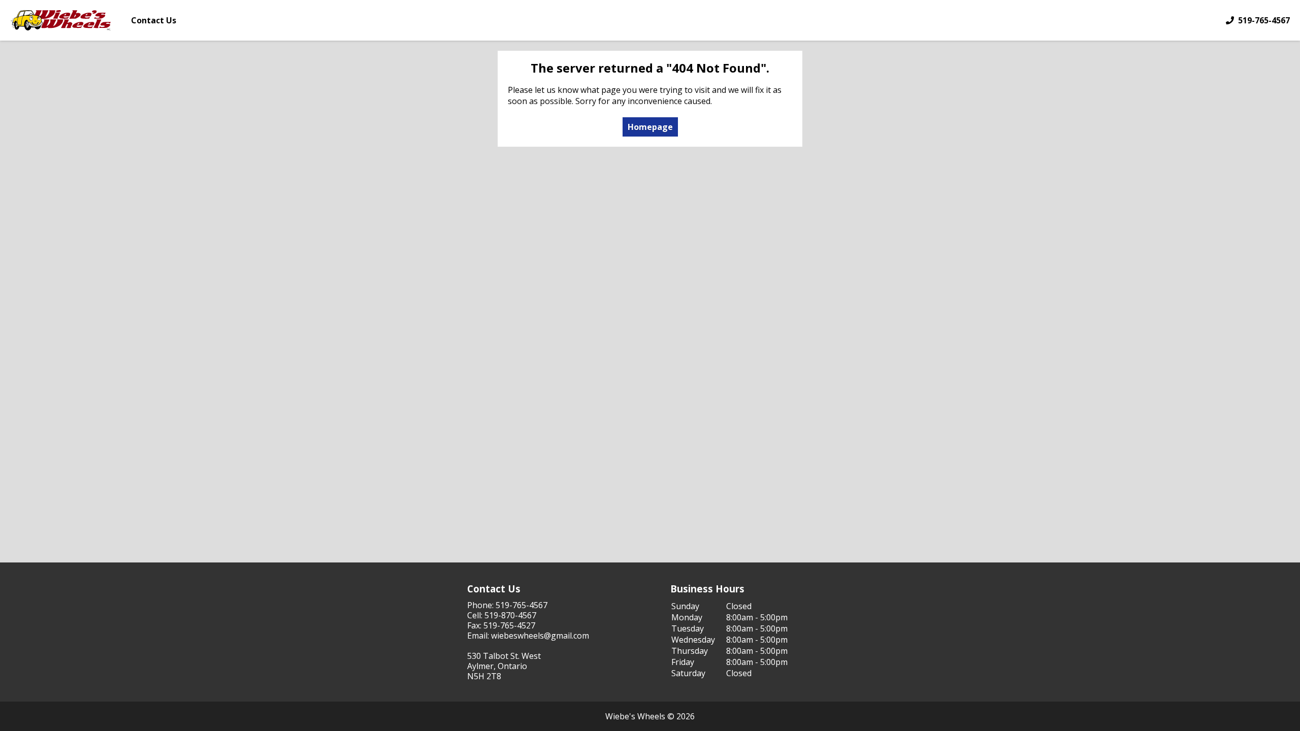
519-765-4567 (1264, 20)
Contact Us (153, 20)
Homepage (650, 126)
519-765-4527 (509, 625)
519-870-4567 (510, 615)
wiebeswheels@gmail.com (540, 635)
